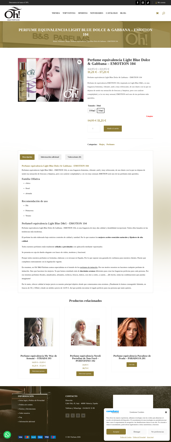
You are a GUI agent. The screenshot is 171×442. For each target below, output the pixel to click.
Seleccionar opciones (38, 371)
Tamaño (91, 106)
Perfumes (61, 41)
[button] (166, 412)
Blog (123, 13)
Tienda (56, 13)
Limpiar (149, 116)
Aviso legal (150, 437)
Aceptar (116, 432)
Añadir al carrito (113, 128)
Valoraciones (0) (74, 157)
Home (55, 41)
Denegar (137, 432)
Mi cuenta (161, 2)
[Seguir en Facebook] (138, 3)
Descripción (27, 157)
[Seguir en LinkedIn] (83, 416)
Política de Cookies (126, 437)
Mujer (68, 41)
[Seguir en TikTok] (148, 3)
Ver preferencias (157, 432)
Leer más (131, 364)
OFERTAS (83, 13)
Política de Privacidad (139, 437)
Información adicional (50, 157)
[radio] (92, 110)
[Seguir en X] (73, 416)
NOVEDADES (96, 13)
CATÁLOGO (112, 13)
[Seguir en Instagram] (143, 3)
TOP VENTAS (69, 13)
